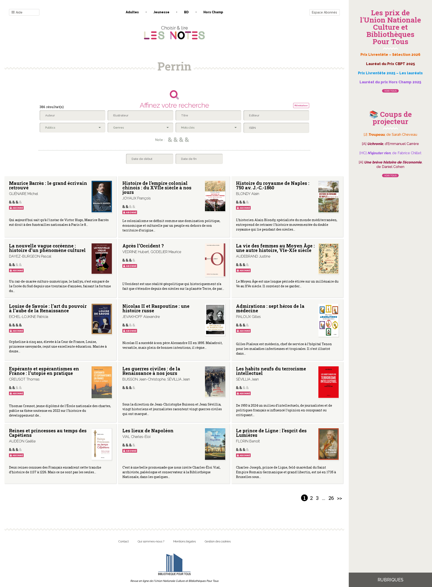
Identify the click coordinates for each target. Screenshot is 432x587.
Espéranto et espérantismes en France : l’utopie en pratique (44, 371)
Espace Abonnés (324, 12)
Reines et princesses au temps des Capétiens (48, 433)
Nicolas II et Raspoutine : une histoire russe (155, 308)
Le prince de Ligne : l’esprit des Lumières (271, 433)
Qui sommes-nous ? (151, 541)
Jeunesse (161, 12)
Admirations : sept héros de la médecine (270, 308)
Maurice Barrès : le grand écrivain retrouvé (48, 185)
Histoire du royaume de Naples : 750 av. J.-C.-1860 (272, 185)
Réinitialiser (301, 105)
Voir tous (390, 91)
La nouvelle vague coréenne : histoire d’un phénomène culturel (47, 248)
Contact (123, 541)
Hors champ (213, 12)
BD (186, 12)
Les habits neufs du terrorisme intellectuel (271, 371)
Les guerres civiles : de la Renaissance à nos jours (151, 371)
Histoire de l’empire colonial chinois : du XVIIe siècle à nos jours (156, 187)
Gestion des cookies (218, 541)
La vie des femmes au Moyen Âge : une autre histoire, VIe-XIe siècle (275, 248)
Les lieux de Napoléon (147, 430)
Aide (19, 12)
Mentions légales (184, 541)
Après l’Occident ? (143, 246)
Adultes (132, 12)
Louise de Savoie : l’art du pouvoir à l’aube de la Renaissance (48, 308)
